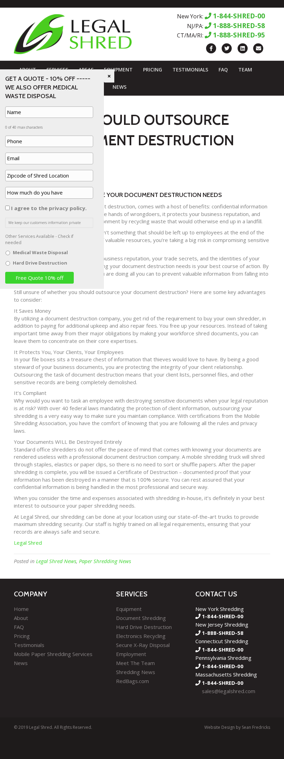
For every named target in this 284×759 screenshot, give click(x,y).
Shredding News (135, 672)
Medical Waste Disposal (40, 252)
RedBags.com (132, 681)
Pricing (152, 69)
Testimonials (190, 69)
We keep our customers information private (44, 222)
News (119, 87)
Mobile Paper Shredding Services (53, 653)
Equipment (118, 69)
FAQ (223, 69)
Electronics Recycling (141, 635)
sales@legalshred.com (228, 691)
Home (21, 608)
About (21, 617)
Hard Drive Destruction (144, 626)
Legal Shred (28, 542)
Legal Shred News (56, 561)
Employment (131, 653)
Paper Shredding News (105, 561)
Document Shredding (141, 617)
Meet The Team (135, 662)
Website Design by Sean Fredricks (237, 727)
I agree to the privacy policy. (49, 208)
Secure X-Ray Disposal (143, 644)
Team (245, 69)
